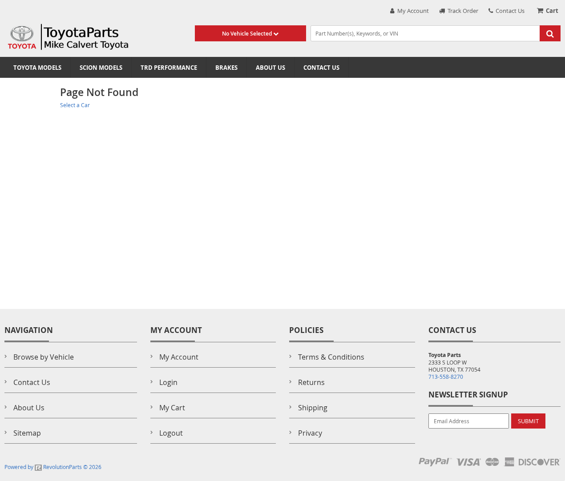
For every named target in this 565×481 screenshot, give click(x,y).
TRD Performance (169, 68)
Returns (311, 382)
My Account (412, 11)
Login (168, 382)
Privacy (310, 433)
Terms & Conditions (331, 357)
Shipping (312, 408)
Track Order (461, 11)
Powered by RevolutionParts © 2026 (52, 466)
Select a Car (75, 104)
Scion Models (101, 68)
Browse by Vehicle (43, 357)
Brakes (226, 68)
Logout (171, 433)
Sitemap (27, 433)
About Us (270, 68)
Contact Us (509, 11)
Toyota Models (37, 68)
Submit (528, 421)
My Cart (172, 408)
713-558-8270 (445, 376)
